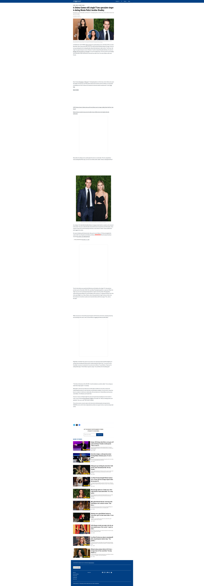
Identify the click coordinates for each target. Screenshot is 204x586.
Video (129, 1)
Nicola (86, 81)
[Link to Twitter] (106, 572)
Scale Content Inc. (91, 562)
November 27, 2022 (85, 239)
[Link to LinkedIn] (111, 572)
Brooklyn (81, 81)
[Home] (77, 1)
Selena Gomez (89, 44)
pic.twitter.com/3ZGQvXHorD (83, 236)
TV (121, 1)
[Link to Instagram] (104, 572)
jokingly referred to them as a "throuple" (81, 51)
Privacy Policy (75, 575)
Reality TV (117, 1)
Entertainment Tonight (88, 398)
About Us (74, 572)
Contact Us (89, 572)
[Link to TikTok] (109, 572)
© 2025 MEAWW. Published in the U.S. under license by (81, 562)
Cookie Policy (75, 577)
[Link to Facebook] (102, 572)
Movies (125, 1)
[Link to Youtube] (107, 572)
